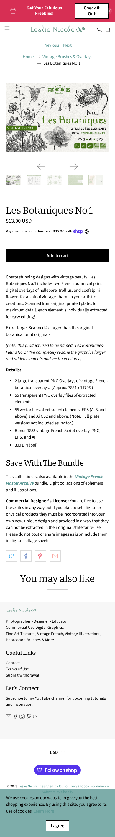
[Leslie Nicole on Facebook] (15, 718)
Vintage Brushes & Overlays (67, 57)
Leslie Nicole (27, 786)
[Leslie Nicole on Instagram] (22, 718)
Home (28, 57)
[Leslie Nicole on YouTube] (35, 718)
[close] (109, 11)
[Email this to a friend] (55, 556)
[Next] (73, 166)
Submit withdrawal (22, 675)
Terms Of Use (17, 669)
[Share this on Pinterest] (40, 556)
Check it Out (92, 11)
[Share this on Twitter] (11, 556)
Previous (51, 45)
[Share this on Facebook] (26, 556)
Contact (13, 663)
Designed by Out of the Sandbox (64, 786)
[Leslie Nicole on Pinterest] (29, 718)
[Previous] (41, 166)
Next (67, 45)
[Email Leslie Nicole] (8, 718)
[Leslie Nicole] (57, 29)
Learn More (44, 811)
